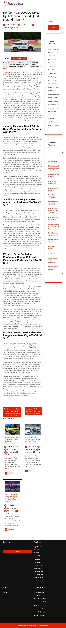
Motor (36, 605)
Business (37, 595)
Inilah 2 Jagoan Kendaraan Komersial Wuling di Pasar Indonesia (32, 440)
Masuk (5, 592)
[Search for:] (53, 22)
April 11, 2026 (32, 446)
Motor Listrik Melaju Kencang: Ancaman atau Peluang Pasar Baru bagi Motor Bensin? (11, 498)
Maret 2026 (37, 562)
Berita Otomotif (16, 58)
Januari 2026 (38, 568)
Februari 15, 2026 (13, 446)
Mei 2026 (37, 556)
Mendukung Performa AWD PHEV (18, 64)
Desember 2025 (39, 571)
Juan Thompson (25, 25)
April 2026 (37, 559)
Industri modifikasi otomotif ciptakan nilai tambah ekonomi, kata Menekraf (53, 56)
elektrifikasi (25, 395)
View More (9, 473)
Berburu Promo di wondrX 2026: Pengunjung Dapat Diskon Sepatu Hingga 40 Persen (53, 94)
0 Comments (11, 452)
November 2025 (39, 574)
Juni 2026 (37, 553)
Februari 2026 (38, 565)
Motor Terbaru (42, 609)
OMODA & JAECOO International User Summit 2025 (20, 65)
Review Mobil (41, 602)
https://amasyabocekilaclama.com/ (53, 226)
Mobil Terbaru (41, 599)
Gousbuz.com (7, 72)
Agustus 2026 (38, 547)
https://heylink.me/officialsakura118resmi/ (53, 210)
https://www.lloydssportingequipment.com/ (53, 168)
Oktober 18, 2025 (11, 25)
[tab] (32, 2)
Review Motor (42, 612)
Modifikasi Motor (43, 606)
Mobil (24, 58)
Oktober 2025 (38, 577)
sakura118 (51, 253)
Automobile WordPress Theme (27, 625)
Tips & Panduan (39, 615)
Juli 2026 (37, 550)
